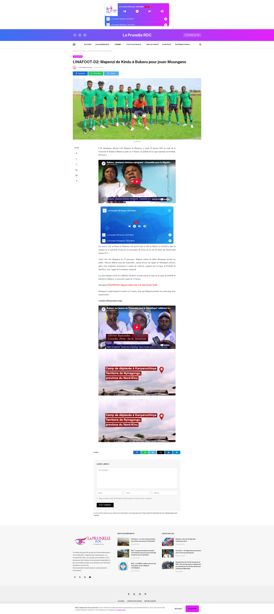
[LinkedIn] (76, 170)
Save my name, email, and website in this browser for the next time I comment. (125, 498)
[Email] (76, 175)
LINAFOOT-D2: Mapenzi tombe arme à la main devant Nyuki (132, 284)
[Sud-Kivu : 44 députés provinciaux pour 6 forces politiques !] (168, 553)
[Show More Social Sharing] (121, 73)
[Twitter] (76, 164)
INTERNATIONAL (182, 44)
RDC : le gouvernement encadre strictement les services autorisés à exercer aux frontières (143, 553)
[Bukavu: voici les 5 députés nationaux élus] (168, 542)
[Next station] (124, 11)
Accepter (192, 609)
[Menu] (74, 44)
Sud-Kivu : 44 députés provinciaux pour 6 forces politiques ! (188, 552)
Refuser (178, 609)
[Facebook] (76, 153)
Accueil (121, 601)
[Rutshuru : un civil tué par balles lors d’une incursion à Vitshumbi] (123, 542)
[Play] (137, 11)
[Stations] (169, 211)
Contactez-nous (134, 601)
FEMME (118, 44)
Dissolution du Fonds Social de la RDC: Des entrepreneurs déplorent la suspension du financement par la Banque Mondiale (188, 565)
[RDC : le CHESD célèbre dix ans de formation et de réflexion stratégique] (123, 566)
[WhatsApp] (76, 159)
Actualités (78, 56)
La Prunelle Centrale (85, 67)
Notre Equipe (150, 601)
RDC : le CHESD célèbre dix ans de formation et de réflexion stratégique (143, 566)
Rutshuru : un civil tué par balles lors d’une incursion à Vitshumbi (143, 540)
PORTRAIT (167, 44)
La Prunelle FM (192, 35)
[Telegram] (76, 181)
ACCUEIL (88, 44)
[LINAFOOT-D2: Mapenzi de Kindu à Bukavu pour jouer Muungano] (137, 109)
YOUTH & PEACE (134, 44)
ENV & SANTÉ (153, 44)
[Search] (200, 44)
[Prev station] (149, 11)
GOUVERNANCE (102, 44)
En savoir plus (121, 610)
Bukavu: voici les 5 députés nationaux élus (186, 540)
